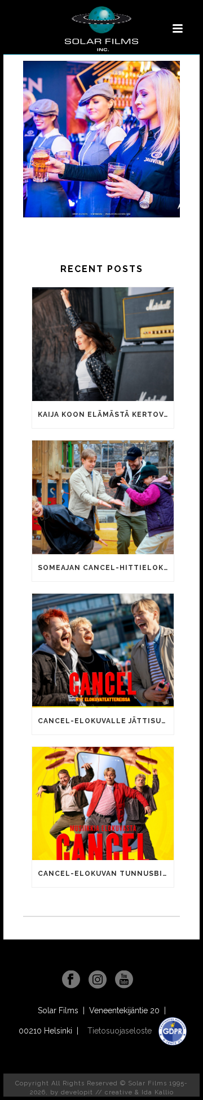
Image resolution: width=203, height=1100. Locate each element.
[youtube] (124, 980)
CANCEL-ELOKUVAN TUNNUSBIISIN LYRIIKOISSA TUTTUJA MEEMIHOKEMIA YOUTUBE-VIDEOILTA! (106, 874)
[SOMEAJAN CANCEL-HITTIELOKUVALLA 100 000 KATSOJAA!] (103, 497)
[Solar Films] (101, 28)
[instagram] (98, 980)
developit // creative (97, 1092)
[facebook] (71, 980)
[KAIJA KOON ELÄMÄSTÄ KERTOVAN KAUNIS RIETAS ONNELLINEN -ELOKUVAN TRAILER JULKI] (103, 344)
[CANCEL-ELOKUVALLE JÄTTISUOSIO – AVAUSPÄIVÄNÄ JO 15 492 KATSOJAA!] (103, 650)
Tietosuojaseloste (120, 1030)
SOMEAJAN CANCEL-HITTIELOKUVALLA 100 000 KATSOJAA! (106, 568)
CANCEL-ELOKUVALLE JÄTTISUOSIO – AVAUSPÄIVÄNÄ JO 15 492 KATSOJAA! (106, 721)
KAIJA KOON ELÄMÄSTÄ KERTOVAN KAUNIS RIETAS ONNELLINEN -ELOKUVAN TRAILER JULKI (106, 414)
